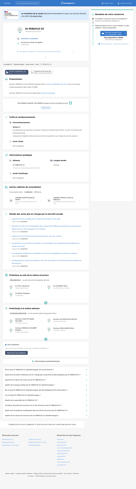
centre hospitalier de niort (56, 84)
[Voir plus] (45, 302)
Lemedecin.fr (8, 64)
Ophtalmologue (19, 64)
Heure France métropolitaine (113, 38)
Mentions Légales (9, 473)
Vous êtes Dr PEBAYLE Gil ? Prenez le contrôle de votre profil (40, 51)
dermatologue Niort (62, 442)
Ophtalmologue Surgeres (8, 442)
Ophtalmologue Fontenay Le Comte (37, 442)
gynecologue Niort (61, 445)
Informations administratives (47, 361)
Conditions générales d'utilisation (24, 473)
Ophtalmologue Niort (33, 31)
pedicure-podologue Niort (63, 462)
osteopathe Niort (61, 456)
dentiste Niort (60, 439)
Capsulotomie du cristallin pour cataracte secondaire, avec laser (36, 219)
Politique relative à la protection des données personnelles (48, 473)
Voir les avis (46, 107)
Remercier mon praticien (16, 353)
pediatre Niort (60, 459)
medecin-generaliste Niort (63, 451)
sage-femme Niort (61, 465)
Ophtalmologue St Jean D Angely (10, 445)
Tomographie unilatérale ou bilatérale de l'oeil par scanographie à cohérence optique (44, 253)
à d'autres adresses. (47, 93)
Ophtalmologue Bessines (34, 439)
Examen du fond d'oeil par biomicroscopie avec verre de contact (37, 236)
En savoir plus (36, 16)
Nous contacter (68, 473)
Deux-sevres (30, 64)
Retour (7, 3)
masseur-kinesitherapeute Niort (65, 448)
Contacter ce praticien (29, 39)
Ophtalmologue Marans (34, 445)
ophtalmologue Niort (62, 453)
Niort (37, 64)
